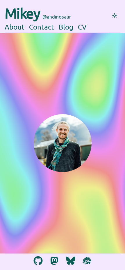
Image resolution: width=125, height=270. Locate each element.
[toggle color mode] (114, 15)
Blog (66, 27)
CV (82, 27)
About (14, 27)
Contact (41, 27)
